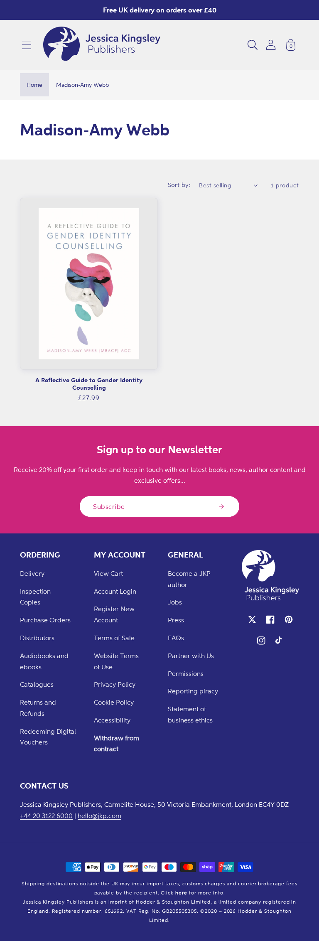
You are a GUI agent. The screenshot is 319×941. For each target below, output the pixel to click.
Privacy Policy (114, 684)
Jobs (175, 602)
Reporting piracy (193, 691)
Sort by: (179, 184)
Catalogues (37, 684)
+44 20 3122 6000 (46, 815)
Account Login (115, 591)
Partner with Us (191, 655)
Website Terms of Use (116, 661)
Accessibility (112, 720)
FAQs (176, 637)
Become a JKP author (189, 579)
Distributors (37, 637)
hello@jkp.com (99, 815)
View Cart (108, 573)
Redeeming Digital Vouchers (48, 736)
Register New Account (114, 614)
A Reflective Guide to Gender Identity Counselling (88, 383)
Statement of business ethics (190, 714)
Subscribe (109, 506)
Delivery (32, 573)
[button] (26, 45)
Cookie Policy (114, 702)
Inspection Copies (35, 596)
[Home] (101, 45)
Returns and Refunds (38, 707)
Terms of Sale (114, 637)
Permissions (186, 673)
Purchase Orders (45, 620)
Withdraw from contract (116, 743)
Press (176, 620)
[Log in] (271, 44)
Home (34, 84)
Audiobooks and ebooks (44, 661)
